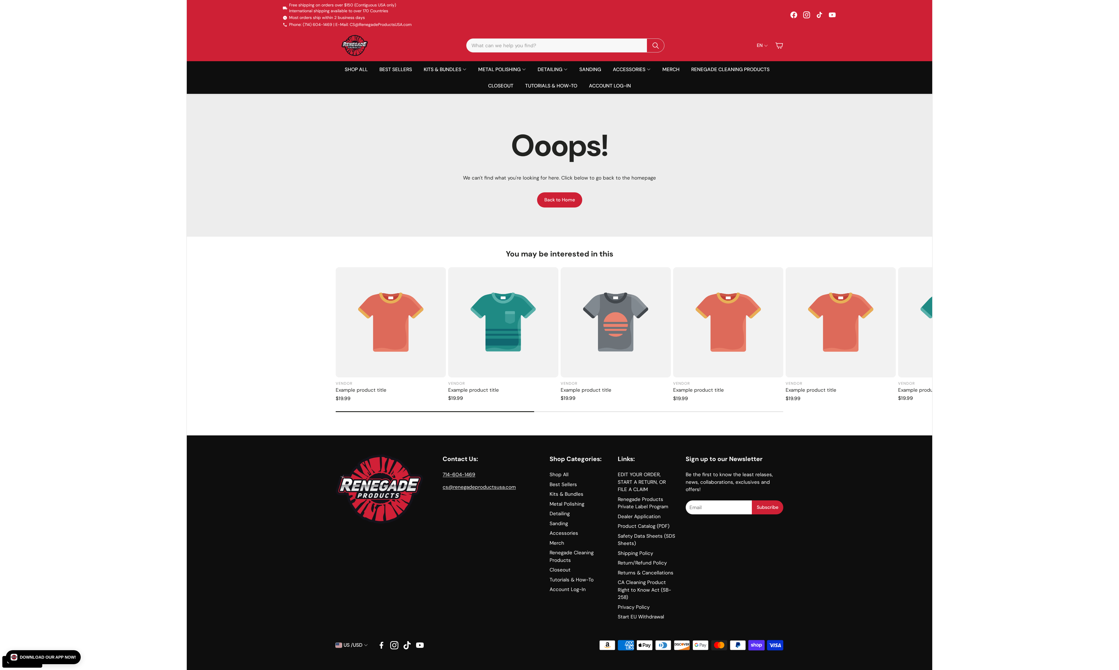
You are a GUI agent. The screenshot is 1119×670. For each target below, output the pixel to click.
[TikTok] (819, 15)
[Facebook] (794, 15)
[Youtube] (420, 645)
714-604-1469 (459, 474)
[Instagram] (807, 15)
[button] (565, 45)
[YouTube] (832, 15)
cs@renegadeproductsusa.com (479, 487)
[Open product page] (391, 322)
